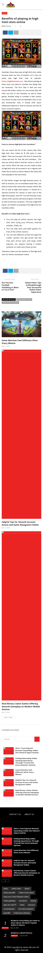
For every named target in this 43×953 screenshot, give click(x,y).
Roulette (5, 928)
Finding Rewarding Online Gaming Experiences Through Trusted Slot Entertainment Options (26, 761)
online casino (16, 888)
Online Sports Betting (22, 913)
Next (11, 717)
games (27, 888)
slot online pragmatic (25, 909)
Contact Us (15, 814)
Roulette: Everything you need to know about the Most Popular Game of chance (25, 922)
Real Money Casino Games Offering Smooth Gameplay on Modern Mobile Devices (21, 706)
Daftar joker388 (9, 893)
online (22, 905)
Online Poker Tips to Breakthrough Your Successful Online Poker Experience (33, 287)
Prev (5, 717)
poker (6, 888)
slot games (23, 901)
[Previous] (5, 800)
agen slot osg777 (10, 905)
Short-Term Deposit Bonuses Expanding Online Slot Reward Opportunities (27, 750)
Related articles (9, 299)
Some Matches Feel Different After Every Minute (24, 772)
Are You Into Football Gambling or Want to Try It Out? (10, 286)
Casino (4, 13)
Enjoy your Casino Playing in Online (16, 897)
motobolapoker (9, 909)
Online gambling (9, 901)
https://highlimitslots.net (12, 81)
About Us (29, 814)
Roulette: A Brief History (21, 933)
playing (33, 901)
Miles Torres (6, 26)
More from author (24, 299)
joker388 (7, 913)
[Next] (9, 800)
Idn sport (31, 905)
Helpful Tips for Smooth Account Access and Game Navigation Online (20, 523)
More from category (10, 302)
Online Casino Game (26, 893)
